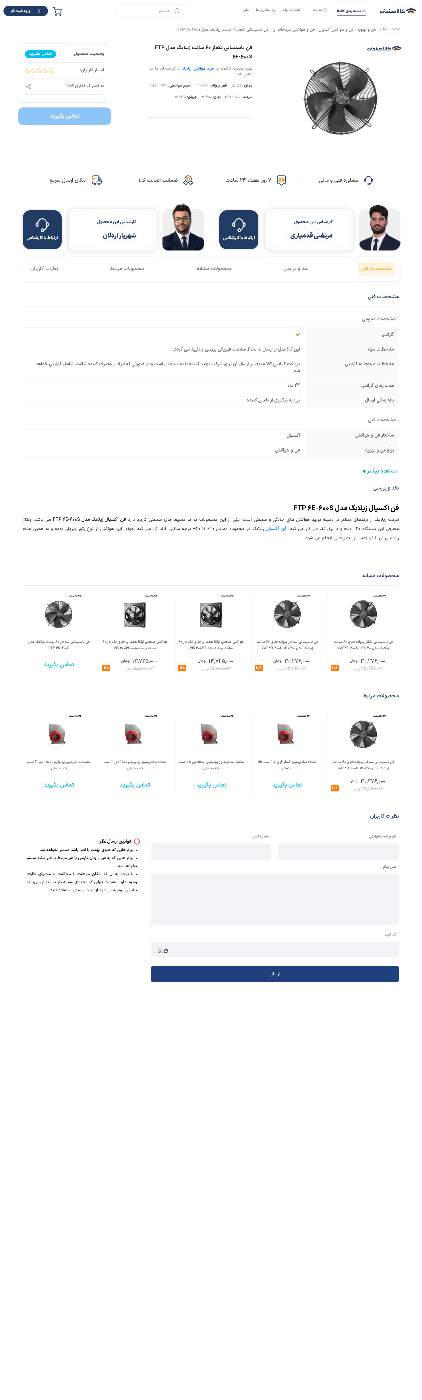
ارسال (275, 974)
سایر (246, 10)
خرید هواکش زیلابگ (198, 69)
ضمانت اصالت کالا (158, 180)
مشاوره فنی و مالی (338, 180)
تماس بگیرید (65, 116)
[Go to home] (390, 30)
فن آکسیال (276, 528)
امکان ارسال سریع (68, 180)
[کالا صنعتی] (398, 10)
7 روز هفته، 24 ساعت (248, 180)
